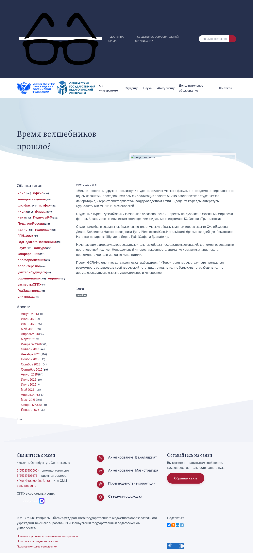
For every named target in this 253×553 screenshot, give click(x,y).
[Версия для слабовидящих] (60, 38)
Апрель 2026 (30, 334)
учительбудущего (32, 272)
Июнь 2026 (28, 324)
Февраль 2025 (31, 404)
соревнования (29, 278)
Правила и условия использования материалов (47, 536)
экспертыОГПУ (29, 284)
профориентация (31, 260)
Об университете (108, 88)
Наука (147, 88)
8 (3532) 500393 (27, 470)
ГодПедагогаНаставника (37, 242)
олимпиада (26, 296)
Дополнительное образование (191, 87)
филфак (81, 295)
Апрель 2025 (30, 394)
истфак (44, 205)
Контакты (225, 88)
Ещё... (21, 419)
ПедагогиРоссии (31, 223)
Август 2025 (29, 374)
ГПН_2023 (25, 235)
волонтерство (29, 266)
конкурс (39, 248)
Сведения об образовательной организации (157, 38)
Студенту (131, 88)
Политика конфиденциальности (37, 541)
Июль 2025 (28, 379)
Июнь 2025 (28, 384)
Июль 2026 (28, 319)
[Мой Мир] (177, 525)
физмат (41, 211)
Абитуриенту (166, 88)
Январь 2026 (30, 349)
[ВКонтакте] (169, 525)
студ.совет (30, 501)
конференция (28, 254)
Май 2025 (27, 389)
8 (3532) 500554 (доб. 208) (34, 480)
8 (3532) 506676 (27, 475)
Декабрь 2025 (30, 354)
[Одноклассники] (173, 525)
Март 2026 (28, 339)
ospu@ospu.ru (26, 485)
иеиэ (21, 217)
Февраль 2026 (31, 344)
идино (22, 229)
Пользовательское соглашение (37, 546)
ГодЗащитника (29, 290)
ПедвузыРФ (42, 217)
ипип (21, 193)
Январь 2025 (30, 409)
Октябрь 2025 (30, 364)
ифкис (38, 193)
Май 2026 (27, 329)
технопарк (43, 229)
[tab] (42, 419)
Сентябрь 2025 (31, 369)
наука (22, 248)
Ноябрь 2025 (30, 359)
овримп (54, 278)
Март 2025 (28, 399)
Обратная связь (185, 478)
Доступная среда (116, 38)
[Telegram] (182, 525)
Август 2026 (29, 314)
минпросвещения (32, 199)
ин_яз (22, 211)
